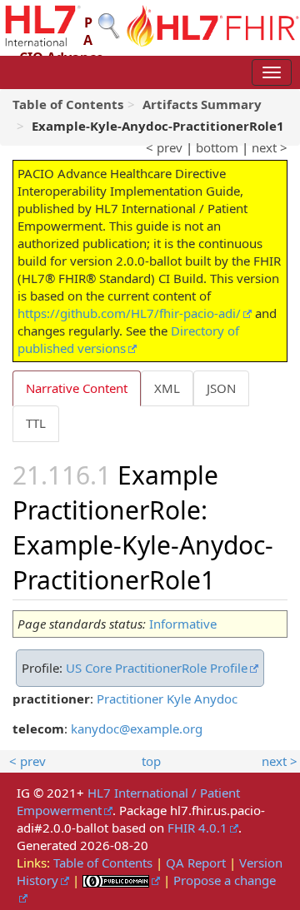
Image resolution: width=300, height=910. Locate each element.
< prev (164, 147)
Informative (183, 623)
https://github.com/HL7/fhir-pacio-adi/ (129, 313)
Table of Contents (102, 862)
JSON (221, 388)
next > (270, 147)
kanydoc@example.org (136, 728)
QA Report (196, 862)
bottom (217, 147)
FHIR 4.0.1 (198, 827)
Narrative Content (77, 388)
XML (167, 388)
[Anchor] (227, 578)
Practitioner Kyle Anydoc (167, 698)
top (151, 761)
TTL (36, 423)
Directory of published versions (128, 339)
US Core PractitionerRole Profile (157, 667)
